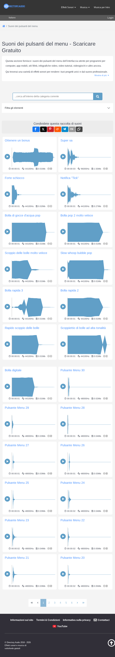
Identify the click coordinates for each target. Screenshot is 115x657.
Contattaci (103, 620)
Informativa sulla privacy (77, 620)
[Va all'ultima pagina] (83, 603)
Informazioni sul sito (21, 620)
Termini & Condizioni (48, 620)
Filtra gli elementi (14, 108)
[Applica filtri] (97, 96)
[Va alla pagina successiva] (77, 603)
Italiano (12, 17)
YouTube (62, 626)
